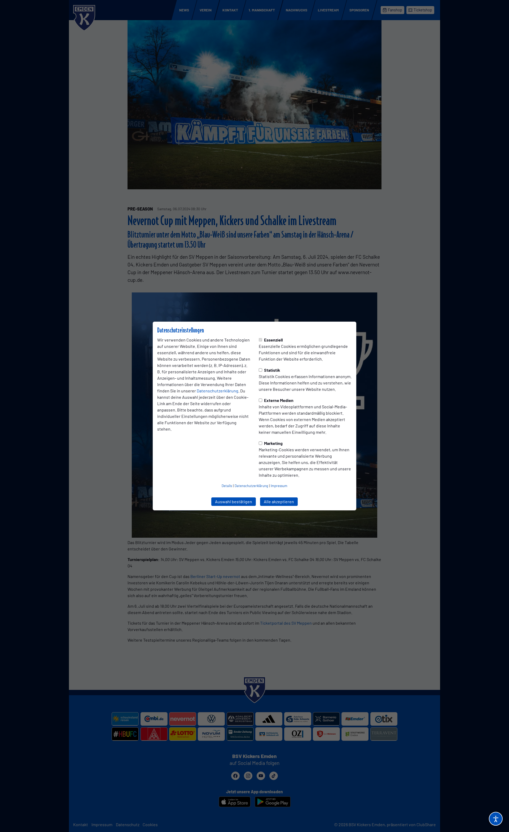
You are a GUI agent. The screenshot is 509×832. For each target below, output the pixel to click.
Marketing (273, 443)
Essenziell (273, 339)
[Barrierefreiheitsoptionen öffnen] (496, 819)
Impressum (279, 486)
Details (227, 486)
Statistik (271, 370)
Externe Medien (278, 400)
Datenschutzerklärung (217, 390)
